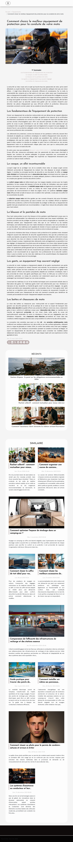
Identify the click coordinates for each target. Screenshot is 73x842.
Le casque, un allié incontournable (36, 74)
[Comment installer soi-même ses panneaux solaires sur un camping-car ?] (51, 669)
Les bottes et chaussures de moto (36, 81)
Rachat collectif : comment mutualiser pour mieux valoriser (42, 403)
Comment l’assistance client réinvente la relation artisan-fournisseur (38, 426)
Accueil (8, 12)
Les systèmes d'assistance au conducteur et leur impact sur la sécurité (21, 788)
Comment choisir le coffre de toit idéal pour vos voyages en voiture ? (22, 573)
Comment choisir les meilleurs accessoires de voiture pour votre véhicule (51, 573)
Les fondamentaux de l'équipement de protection (36, 72)
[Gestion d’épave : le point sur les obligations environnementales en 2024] (36, 366)
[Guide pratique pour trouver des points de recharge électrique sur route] (22, 669)
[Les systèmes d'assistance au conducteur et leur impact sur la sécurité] (22, 776)
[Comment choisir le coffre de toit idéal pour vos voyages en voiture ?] (22, 561)
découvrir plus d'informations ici (40, 150)
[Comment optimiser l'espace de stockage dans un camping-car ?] (36, 512)
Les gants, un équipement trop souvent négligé (36, 79)
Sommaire (37, 70)
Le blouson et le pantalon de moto (36, 77)
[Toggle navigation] (8, 3)
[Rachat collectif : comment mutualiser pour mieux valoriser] (42, 392)
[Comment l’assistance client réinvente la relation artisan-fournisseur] (38, 415)
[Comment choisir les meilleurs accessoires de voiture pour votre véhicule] (51, 561)
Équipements (16, 12)
